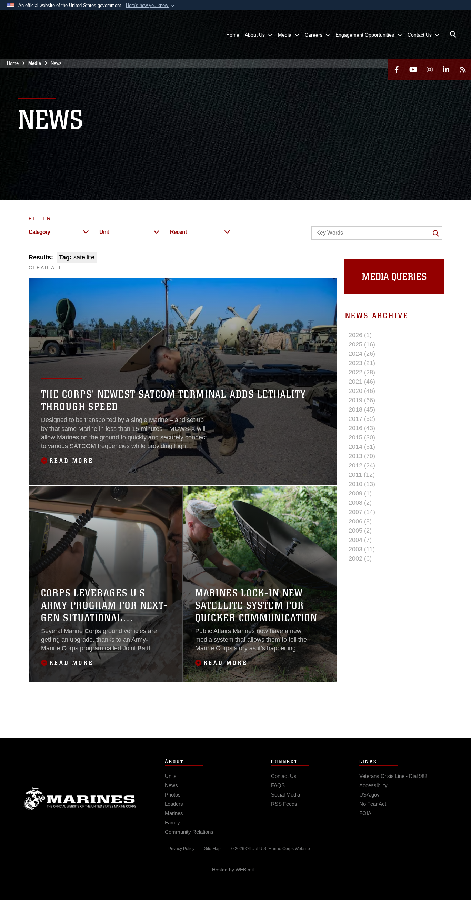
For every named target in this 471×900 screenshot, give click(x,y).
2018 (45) (362, 409)
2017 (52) (362, 418)
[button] (151, 5)
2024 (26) (362, 353)
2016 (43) (362, 428)
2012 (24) (362, 465)
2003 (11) (362, 549)
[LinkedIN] (446, 69)
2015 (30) (362, 437)
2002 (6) (360, 558)
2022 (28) (362, 372)
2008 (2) (360, 502)
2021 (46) (362, 381)
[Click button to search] (436, 233)
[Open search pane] (453, 34)
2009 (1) (360, 493)
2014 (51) (362, 446)
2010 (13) (362, 484)
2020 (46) (362, 390)
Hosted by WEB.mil (233, 869)
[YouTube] (413, 69)
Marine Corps (80, 798)
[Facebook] (396, 69)
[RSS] (462, 69)
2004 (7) (360, 539)
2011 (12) (362, 474)
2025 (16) (362, 344)
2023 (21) (362, 362)
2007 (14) (362, 511)
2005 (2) (360, 530)
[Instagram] (429, 69)
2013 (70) (362, 456)
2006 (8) (360, 521)
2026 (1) (360, 335)
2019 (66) (362, 400)
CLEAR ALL (46, 267)
